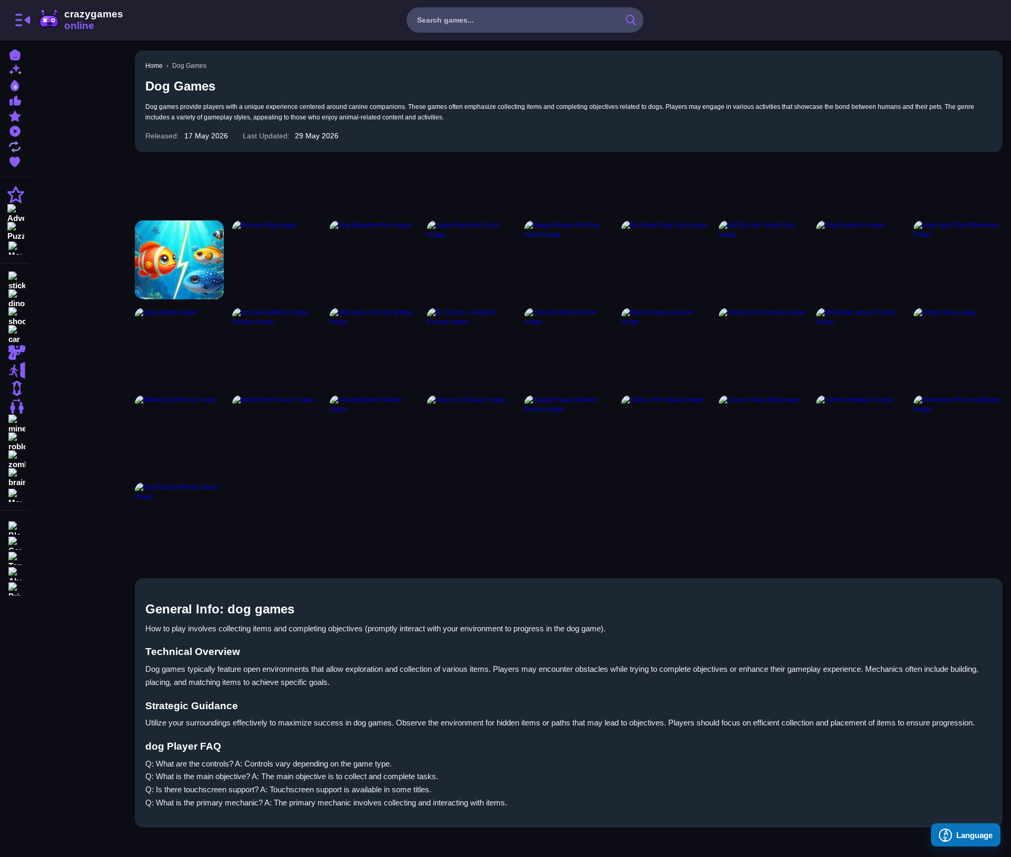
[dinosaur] (14, 299)
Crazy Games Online (80, 20)
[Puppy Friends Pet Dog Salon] (568, 259)
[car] (14, 335)
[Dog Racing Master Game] (179, 521)
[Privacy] (14, 588)
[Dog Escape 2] (860, 259)
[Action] (14, 195)
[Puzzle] (14, 230)
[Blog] (14, 527)
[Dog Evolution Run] (374, 259)
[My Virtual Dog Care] (665, 259)
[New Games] (14, 69)
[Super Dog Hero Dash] (471, 259)
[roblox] (14, 442)
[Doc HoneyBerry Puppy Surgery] (276, 347)
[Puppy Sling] (958, 347)
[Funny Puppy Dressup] (665, 347)
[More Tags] (14, 494)
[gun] (14, 352)
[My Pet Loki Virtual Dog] (763, 259)
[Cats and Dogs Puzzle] (568, 347)
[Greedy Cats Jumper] (763, 347)
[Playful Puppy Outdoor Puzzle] (568, 434)
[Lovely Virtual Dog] (763, 434)
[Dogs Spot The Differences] (958, 259)
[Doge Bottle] (179, 347)
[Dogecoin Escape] (471, 434)
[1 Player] (14, 388)
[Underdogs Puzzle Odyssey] (958, 434)
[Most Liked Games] (14, 99)
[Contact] (14, 542)
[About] (14, 572)
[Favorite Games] (14, 160)
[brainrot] (14, 478)
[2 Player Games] (14, 406)
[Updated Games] (14, 145)
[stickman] (14, 281)
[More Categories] (14, 247)
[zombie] (14, 460)
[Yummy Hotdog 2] (860, 434)
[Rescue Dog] (276, 259)
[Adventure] (14, 212)
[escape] (14, 370)
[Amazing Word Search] (374, 434)
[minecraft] (14, 424)
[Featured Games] (14, 115)
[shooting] (14, 317)
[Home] (14, 54)
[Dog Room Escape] (276, 434)
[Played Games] (14, 130)
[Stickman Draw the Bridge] (374, 347)
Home (154, 65)
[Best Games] (14, 84)
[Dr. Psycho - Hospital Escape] (471, 347)
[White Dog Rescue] (179, 434)
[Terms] (14, 557)
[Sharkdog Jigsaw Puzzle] (860, 347)
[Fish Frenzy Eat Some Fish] (179, 259)
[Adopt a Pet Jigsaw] (665, 434)
